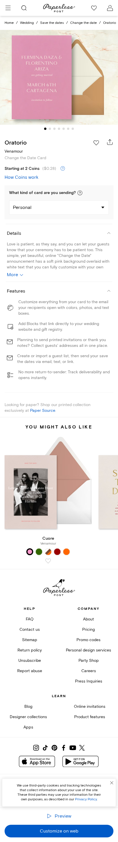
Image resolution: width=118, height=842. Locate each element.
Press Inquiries (88, 681)
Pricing (88, 629)
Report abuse (29, 670)
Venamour (14, 151)
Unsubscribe (29, 660)
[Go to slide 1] (45, 129)
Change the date (83, 23)
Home (9, 23)
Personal (22, 207)
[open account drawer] (110, 8)
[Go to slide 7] (73, 129)
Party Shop (88, 660)
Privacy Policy (86, 799)
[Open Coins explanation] (62, 169)
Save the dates (52, 23)
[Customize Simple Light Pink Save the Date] (59, 77)
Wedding (27, 23)
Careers (88, 670)
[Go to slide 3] (54, 129)
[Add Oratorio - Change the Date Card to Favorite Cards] (96, 142)
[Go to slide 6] (68, 129)
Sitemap (29, 639)
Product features (89, 716)
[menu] (8, 8)
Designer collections (28, 716)
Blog (28, 706)
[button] (80, 193)
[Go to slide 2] (50, 129)
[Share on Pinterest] (54, 748)
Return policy (29, 650)
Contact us (29, 629)
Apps (28, 727)
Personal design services (88, 650)
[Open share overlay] (110, 142)
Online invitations (89, 706)
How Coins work (21, 177)
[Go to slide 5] (63, 129)
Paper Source (42, 410)
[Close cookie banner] (111, 782)
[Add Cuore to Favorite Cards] (48, 561)
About (88, 619)
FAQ (30, 619)
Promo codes (88, 639)
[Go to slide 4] (59, 129)
